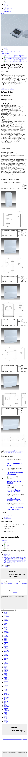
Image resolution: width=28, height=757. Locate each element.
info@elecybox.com (8, 533)
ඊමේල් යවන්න (4, 566)
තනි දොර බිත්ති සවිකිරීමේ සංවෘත (12, 452)
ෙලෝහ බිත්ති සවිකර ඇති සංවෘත (12, 561)
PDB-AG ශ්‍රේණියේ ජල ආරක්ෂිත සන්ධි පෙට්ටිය (14, 491)
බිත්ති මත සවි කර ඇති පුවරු (18, 560)
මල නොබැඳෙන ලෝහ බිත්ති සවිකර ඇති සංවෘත (15, 558)
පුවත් (5, 7)
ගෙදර (5, 4)
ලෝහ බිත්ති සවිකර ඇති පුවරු (14, 562)
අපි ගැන (6, 9)
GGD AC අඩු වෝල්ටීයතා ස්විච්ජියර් (13, 451)
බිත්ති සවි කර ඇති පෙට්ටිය (10, 557)
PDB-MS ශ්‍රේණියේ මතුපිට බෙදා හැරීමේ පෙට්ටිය (15, 508)
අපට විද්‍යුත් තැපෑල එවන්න (7, 89)
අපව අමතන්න (7, 11)
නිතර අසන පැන (8, 8)
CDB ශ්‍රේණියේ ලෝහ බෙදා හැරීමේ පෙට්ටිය (15, 473)
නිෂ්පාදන (6, 5)
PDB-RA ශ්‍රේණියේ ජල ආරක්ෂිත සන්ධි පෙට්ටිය (14, 499)
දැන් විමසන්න (4, 540)
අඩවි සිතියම (7, 554)
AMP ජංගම (6, 556)
